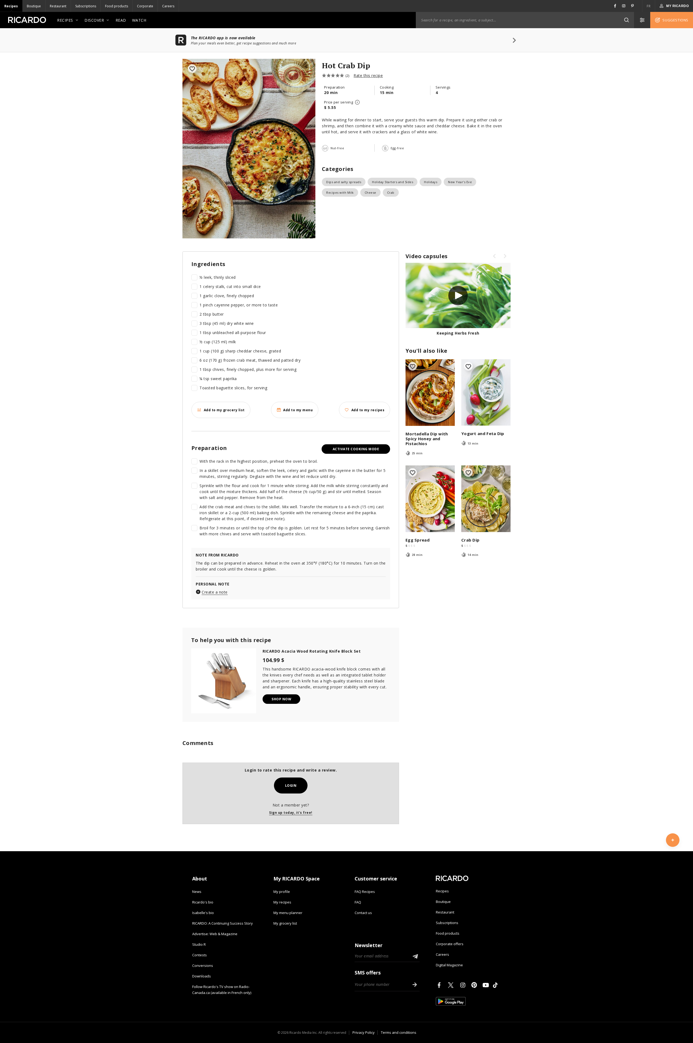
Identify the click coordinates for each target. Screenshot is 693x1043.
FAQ (358, 902)
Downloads (201, 976)
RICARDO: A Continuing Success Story (222, 923)
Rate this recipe (368, 75)
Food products (116, 6)
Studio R (199, 944)
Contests (199, 955)
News (196, 891)
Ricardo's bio (202, 902)
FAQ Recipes (365, 891)
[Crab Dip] (486, 498)
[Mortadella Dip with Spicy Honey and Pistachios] (430, 392)
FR (648, 6)
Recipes (11, 6)
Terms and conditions (398, 1032)
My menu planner (287, 912)
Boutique (34, 6)
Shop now (281, 699)
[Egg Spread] (430, 498)
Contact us (363, 912)
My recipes (282, 902)
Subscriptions (85, 6)
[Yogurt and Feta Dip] (486, 392)
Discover (94, 20)
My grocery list (285, 923)
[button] (626, 20)
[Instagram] (463, 985)
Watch (139, 20)
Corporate (145, 6)
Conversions (202, 965)
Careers (168, 6)
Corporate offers (449, 943)
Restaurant (58, 6)
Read (121, 20)
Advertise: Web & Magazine (214, 933)
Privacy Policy (363, 1032)
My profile (281, 891)
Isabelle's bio (203, 912)
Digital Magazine (449, 965)
